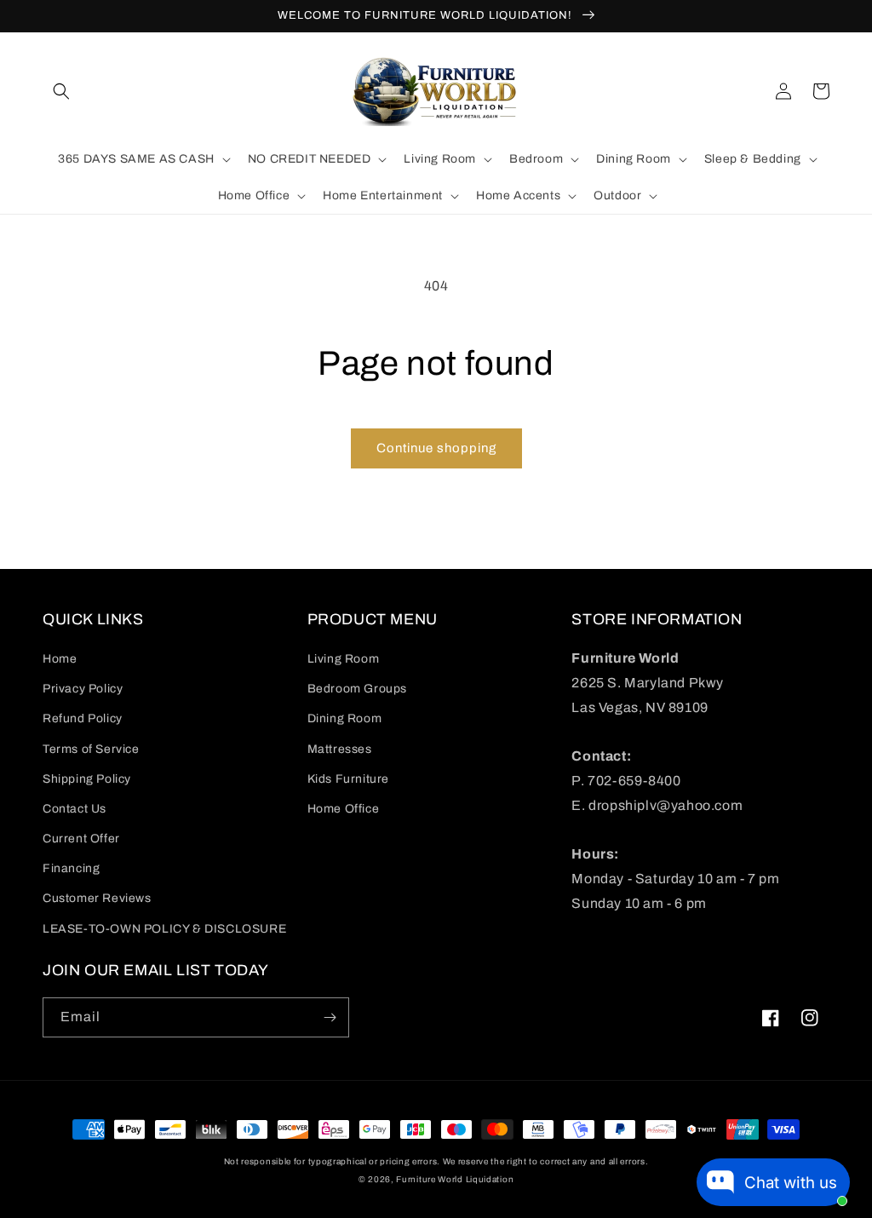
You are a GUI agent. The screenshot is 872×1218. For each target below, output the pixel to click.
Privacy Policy (83, 688)
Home (60, 658)
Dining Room (344, 718)
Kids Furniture (348, 779)
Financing (71, 868)
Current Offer (81, 838)
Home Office (343, 808)
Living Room (343, 658)
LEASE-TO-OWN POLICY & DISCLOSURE (164, 928)
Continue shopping (436, 448)
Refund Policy (83, 718)
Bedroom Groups (357, 688)
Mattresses (339, 749)
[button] (61, 91)
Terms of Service (91, 749)
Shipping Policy (87, 779)
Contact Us (74, 808)
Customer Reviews (97, 898)
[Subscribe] (329, 1017)
